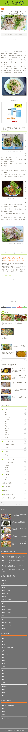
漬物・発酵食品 (7, 609)
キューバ (15, 464)
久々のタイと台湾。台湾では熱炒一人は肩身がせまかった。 (14, 561)
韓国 (15, 416)
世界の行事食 (14, 486)
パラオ (15, 477)
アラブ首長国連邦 (15, 444)
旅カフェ (5, 711)
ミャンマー (15, 436)
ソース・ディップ (7, 612)
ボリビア (15, 469)
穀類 (4, 676)
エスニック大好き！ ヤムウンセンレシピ (15, 260)
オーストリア (15, 454)
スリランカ (15, 421)
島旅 (4, 714)
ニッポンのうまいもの (8, 705)
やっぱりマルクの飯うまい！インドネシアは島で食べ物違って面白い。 (14, 566)
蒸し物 (5, 603)
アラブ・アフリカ (14, 441)
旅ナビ (5, 708)
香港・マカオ (15, 432)
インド (15, 412)
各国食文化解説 (14, 483)
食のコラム (14, 490)
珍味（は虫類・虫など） (9, 647)
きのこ (5, 660)
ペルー (15, 467)
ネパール (15, 428)
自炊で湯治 (6, 718)
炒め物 (5, 583)
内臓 (4, 644)
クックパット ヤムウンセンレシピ (13, 258)
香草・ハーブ (6, 654)
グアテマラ (15, 465)
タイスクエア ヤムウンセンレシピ (13, 257)
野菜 (4, 651)
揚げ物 (5, 587)
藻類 (4, 666)
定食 (4, 615)
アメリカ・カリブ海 (14, 459)
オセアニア (14, 474)
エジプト (15, 445)
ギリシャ (15, 455)
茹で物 (5, 596)
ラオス (15, 437)
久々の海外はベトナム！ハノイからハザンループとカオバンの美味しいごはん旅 (14, 557)
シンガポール (15, 419)
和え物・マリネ (8, 275)
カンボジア (15, 417)
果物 (4, 689)
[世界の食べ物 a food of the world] (14, 5)
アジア (14, 409)
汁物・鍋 (5, 593)
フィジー (15, 479)
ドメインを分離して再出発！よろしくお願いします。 (14, 570)
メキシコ (15, 471)
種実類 (5, 686)
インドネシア (15, 414)
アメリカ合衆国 (15, 462)
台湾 (15, 425)
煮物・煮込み (6, 590)
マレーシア (15, 434)
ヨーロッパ (14, 451)
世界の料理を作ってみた (14, 494)
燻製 (4, 606)
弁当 (4, 619)
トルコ (15, 447)
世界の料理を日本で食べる (14, 498)
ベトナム (15, 430)
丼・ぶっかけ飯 (7, 622)
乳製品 (5, 682)
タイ (15, 423)
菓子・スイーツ (7, 625)
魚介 (4, 641)
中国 (15, 426)
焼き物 (5, 580)
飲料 (4, 628)
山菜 (4, 663)
